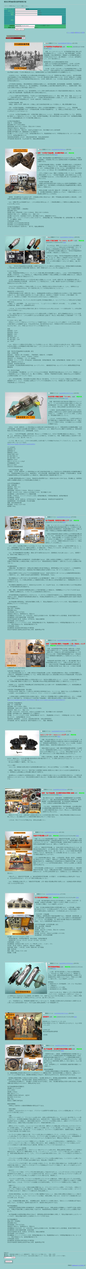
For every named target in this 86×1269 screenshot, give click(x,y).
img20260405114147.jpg (58, 731)
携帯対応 (77, 32)
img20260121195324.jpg (66, 963)
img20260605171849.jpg (67, 237)
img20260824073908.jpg (65, 43)
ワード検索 (70, 32)
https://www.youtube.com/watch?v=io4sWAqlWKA (21, 444)
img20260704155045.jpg (59, 149)
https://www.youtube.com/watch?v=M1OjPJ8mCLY (22, 700)
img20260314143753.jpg (52, 832)
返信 (50, 48)
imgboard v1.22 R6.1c (78, 1265)
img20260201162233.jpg (53, 894)
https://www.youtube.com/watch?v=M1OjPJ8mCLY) (51, 700)
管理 (83, 32)
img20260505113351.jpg (64, 517)
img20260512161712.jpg (66, 393)
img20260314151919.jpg (60, 789)
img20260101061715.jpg (61, 1013)
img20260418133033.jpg (64, 640)
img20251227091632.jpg (62, 1045)
